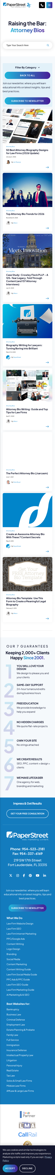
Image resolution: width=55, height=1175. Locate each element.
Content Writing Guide (19, 969)
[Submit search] (48, 45)
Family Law (12, 1034)
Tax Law (11, 1075)
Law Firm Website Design (20, 923)
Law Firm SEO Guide (17, 984)
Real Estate (13, 1070)
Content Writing (15, 943)
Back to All (27, 75)
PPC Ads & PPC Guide (18, 979)
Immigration (13, 1044)
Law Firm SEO (14, 928)
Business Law (14, 1014)
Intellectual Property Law (20, 1055)
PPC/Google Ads (16, 938)
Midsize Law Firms (16, 1085)
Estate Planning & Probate (21, 1029)
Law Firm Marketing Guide (20, 989)
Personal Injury (14, 1065)
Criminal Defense (16, 1019)
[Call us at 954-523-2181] (42, 5)
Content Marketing (17, 964)
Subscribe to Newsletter (27, 100)
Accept (10, 1168)
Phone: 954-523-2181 (27, 849)
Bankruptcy (13, 1009)
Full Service (13, 1039)
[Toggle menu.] (49, 5)
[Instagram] (17, 876)
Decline (27, 1168)
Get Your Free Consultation (27, 813)
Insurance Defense (17, 1050)
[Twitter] (10, 876)
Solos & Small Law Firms (19, 1080)
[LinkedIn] (44, 876)
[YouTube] (37, 876)
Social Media (13, 959)
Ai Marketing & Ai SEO (18, 994)
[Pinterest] (30, 876)
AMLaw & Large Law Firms (20, 1090)
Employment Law (16, 1024)
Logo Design (13, 948)
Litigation (12, 1060)
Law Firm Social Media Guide (22, 974)
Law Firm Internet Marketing (21, 933)
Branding (11, 954)
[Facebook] (24, 876)
